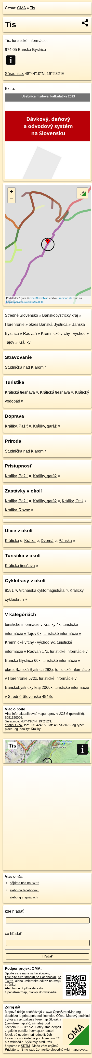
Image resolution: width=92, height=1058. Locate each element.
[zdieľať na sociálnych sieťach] (85, 23)
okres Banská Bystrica (48, 324)
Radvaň (30, 333)
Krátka (30, 541)
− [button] (11, 199)
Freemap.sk (64, 298)
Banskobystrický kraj (60, 315)
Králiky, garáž (45, 426)
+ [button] (11, 191)
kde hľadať (14, 911)
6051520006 (13, 717)
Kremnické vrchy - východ (63, 333)
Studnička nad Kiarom (24, 367)
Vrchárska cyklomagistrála (42, 590)
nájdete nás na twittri (24, 883)
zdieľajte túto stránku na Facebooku (30, 977)
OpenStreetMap (38, 298)
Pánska (65, 541)
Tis (32, 8)
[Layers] (82, 193)
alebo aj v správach (24, 897)
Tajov (9, 342)
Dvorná (47, 541)
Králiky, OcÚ (72, 501)
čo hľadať (13, 934)
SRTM (25, 1046)
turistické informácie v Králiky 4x (33, 624)
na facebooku (39, 973)
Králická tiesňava (20, 392)
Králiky (24, 342)
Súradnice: (14, 74)
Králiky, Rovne (17, 510)
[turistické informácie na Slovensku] (12, 60)
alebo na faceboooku (24, 890)
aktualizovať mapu (32, 714)
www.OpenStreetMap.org (63, 1012)
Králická (12, 541)
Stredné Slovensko (21, 315)
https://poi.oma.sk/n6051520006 (25, 302)
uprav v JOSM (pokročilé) (66, 714)
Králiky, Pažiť (16, 426)
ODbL (60, 1016)
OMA (21, 8)
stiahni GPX (13, 725)
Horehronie (15, 324)
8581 (9, 590)
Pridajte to (12, 1049)
